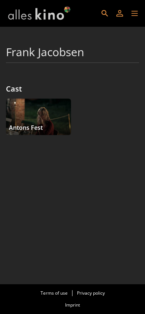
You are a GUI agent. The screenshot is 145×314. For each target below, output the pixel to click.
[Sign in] (119, 13)
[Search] (104, 13)
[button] (134, 13)
